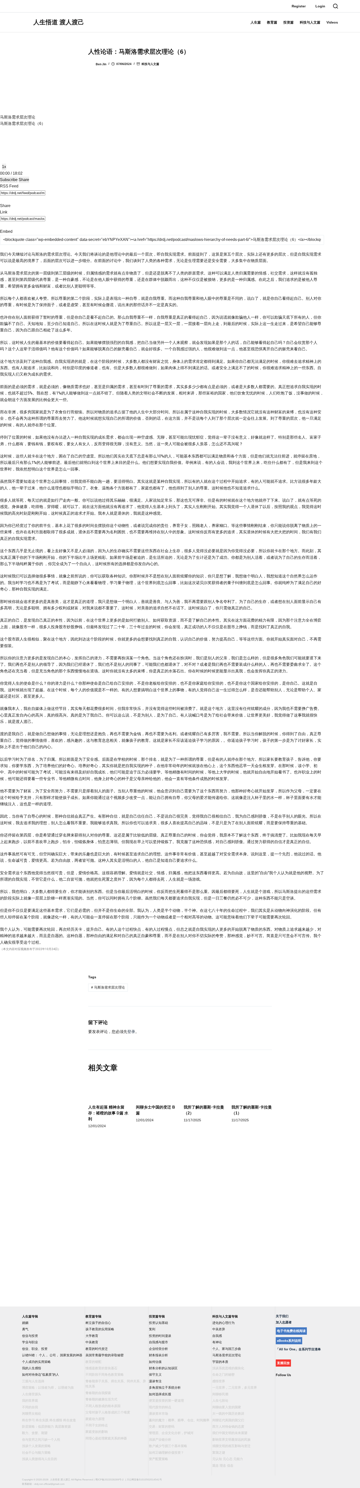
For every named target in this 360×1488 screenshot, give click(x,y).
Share (24, 180)
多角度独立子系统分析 (165, 1387)
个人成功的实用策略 (36, 1362)
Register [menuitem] (299, 6)
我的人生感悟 (31, 1368)
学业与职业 (30, 1342)
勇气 (25, 1329)
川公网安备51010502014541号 (144, 1479)
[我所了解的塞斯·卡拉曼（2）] (204, 1089)
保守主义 (155, 1374)
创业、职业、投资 (35, 1349)
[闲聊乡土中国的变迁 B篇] (156, 1089)
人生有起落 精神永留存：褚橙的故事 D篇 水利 (108, 1113)
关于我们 (282, 1316)
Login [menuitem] (320, 6)
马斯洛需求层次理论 (108, 987)
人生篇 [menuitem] (256, 22)
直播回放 (283, 1363)
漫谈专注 (155, 1381)
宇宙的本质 (220, 1362)
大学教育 (91, 1336)
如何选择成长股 (160, 1394)
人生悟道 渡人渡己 (58, 22)
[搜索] (335, 6)
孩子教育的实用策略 (99, 1329)
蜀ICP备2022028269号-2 (109, 1479)
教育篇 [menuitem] (272, 22)
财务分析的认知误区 (163, 1368)
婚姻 (25, 1323)
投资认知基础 (158, 1323)
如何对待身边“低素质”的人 (40, 1374)
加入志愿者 (284, 1322)
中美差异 (218, 1329)
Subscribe (9, 180)
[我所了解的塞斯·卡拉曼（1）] (251, 1089)
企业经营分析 (158, 1349)
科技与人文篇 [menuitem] (310, 22)
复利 (152, 1329)
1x (4, 167)
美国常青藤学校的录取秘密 (104, 1355)
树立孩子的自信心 (98, 1323)
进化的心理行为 (223, 1323)
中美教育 (91, 1342)
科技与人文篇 (150, 64)
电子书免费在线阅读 (291, 1331)
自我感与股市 (158, 1342)
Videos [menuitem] (332, 22)
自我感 (217, 1336)
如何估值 (155, 1362)
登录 (131, 1032)
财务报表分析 (158, 1355)
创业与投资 (30, 1336)
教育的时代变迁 (96, 1349)
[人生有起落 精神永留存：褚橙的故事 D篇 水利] (108, 1089)
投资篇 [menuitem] (288, 22)
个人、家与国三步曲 (226, 1349)
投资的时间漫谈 (160, 1336)
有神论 (217, 1342)
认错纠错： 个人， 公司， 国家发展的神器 (52, 1355)
